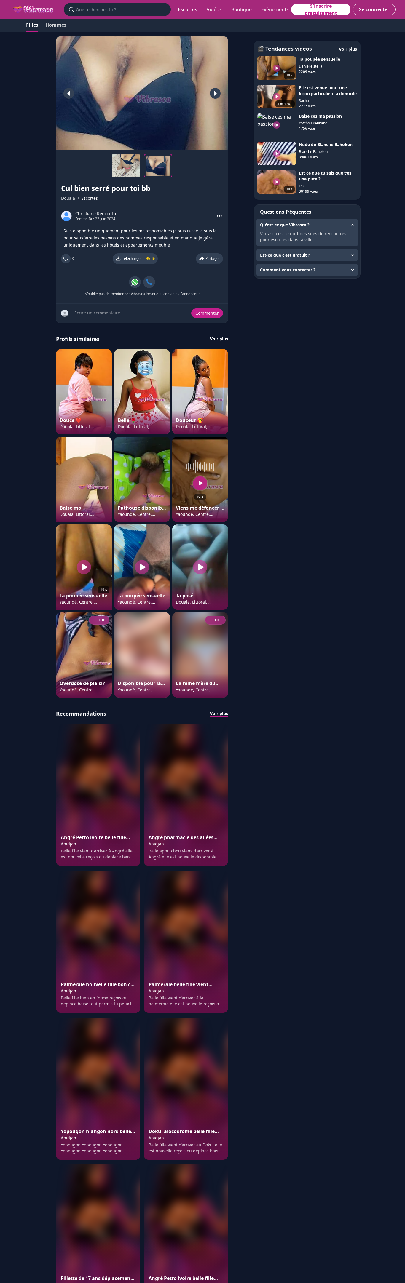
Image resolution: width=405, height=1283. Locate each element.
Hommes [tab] (55, 25)
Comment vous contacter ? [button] (287, 270)
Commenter (207, 313)
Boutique (241, 9)
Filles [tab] (32, 25)
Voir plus (219, 339)
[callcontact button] (149, 282)
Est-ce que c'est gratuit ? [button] (285, 255)
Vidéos (214, 9)
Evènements (275, 9)
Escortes (187, 9)
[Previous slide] (68, 93)
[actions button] (219, 216)
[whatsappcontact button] (135, 282)
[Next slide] (215, 93)
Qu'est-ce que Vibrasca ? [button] (285, 225)
